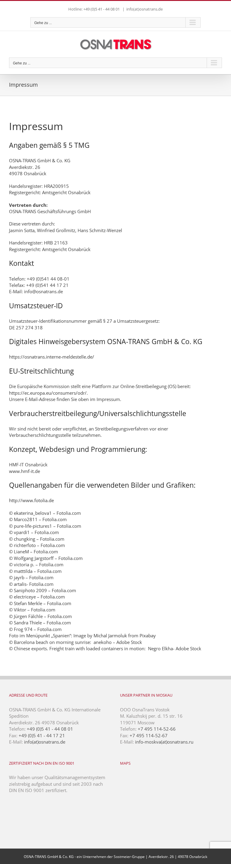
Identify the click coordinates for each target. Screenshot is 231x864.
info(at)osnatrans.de (144, 9)
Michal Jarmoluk (110, 635)
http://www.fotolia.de (31, 500)
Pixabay (148, 635)
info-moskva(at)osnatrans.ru (164, 742)
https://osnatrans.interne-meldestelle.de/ (51, 357)
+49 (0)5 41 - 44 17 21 (42, 735)
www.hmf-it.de (24, 471)
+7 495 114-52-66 (157, 729)
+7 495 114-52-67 (149, 735)
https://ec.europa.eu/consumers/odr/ (48, 393)
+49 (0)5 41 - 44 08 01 (50, 729)
